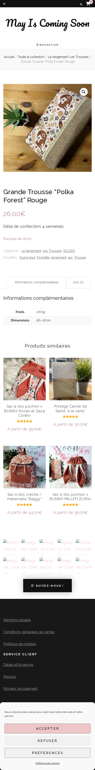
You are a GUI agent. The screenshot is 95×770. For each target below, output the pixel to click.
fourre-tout (27, 257)
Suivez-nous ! (50, 585)
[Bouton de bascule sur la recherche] (81, 4)
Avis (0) (78, 282)
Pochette (43, 257)
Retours (9, 677)
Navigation (49, 45)
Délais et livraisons (18, 665)
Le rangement (31, 251)
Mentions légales (17, 620)
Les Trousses (52, 251)
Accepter (47, 729)
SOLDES (69, 251)
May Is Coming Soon (47, 23)
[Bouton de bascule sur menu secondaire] (4, 4)
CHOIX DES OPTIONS (24, 387)
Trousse (80, 257)
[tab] (36, 282)
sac (70, 257)
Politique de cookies (48, 763)
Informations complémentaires (37, 282)
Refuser (47, 741)
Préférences (47, 753)
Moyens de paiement (20, 689)
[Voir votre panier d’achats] (88, 3)
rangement (58, 257)
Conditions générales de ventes (29, 632)
